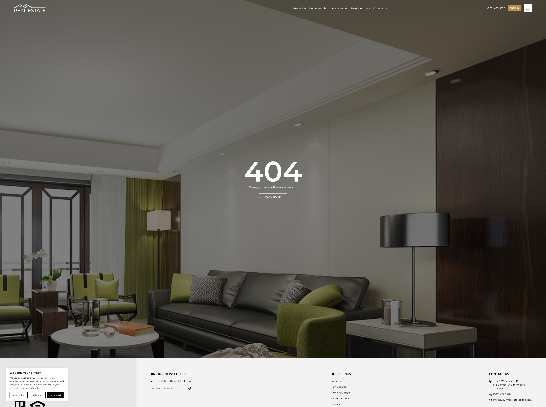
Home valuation (338, 8)
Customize (18, 395)
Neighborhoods (360, 8)
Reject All (37, 395)
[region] (37, 384)
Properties (299, 8)
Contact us (380, 8)
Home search (317, 8)
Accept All (55, 395)
